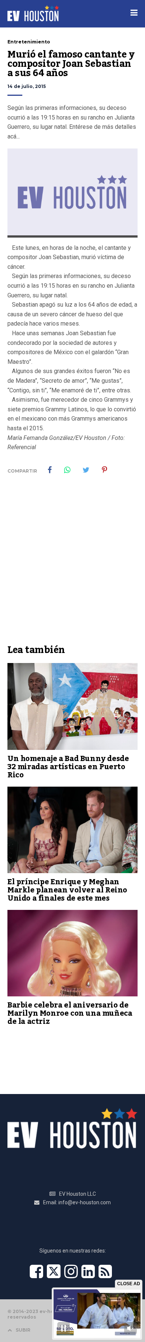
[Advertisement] (72, 564)
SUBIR (23, 1330)
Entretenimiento (28, 42)
